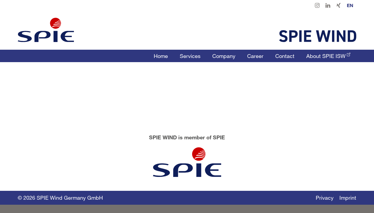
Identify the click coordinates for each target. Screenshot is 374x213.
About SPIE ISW (326, 56)
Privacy (324, 197)
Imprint (347, 197)
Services (190, 56)
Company (223, 56)
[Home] (46, 30)
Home (161, 56)
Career (255, 56)
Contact (284, 56)
